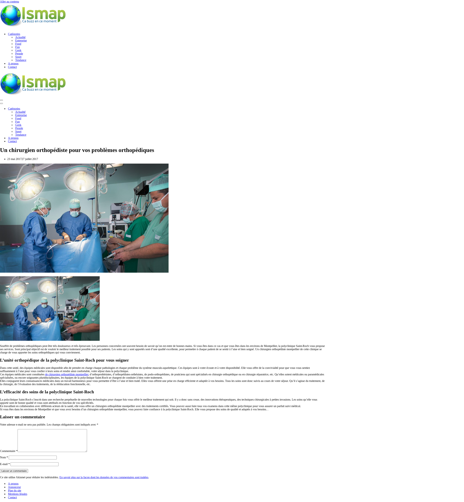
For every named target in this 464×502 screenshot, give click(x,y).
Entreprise (21, 40)
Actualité (20, 37)
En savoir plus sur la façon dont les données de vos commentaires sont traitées (103, 477)
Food (18, 43)
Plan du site (14, 490)
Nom (4, 457)
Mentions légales (17, 493)
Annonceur (14, 487)
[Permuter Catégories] (63, 108)
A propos (13, 63)
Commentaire (9, 451)
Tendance (20, 60)
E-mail (5, 464)
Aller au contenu (9, 1)
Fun (17, 47)
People (19, 53)
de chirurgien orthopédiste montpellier (66, 374)
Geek (18, 50)
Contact (12, 66)
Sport (18, 56)
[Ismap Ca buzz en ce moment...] (33, 27)
